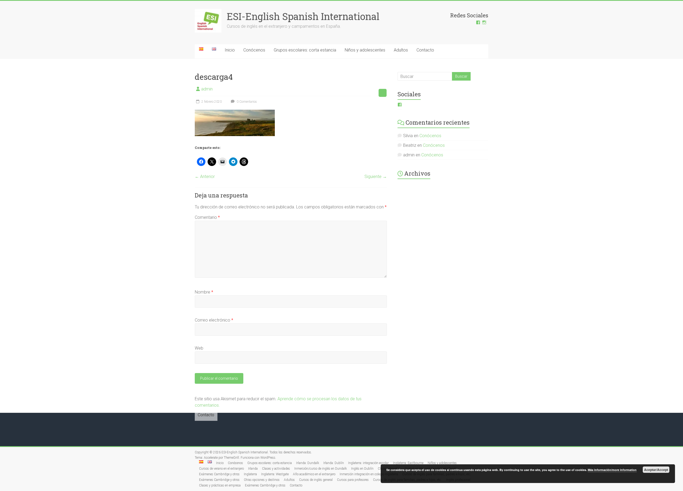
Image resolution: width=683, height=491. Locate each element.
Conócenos (254, 50)
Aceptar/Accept (656, 469)
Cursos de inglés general (316, 480)
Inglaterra (250, 474)
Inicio (230, 50)
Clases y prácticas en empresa (220, 485)
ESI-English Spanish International (303, 16)
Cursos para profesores (353, 480)
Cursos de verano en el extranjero (221, 468)
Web (199, 348)
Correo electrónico (214, 320)
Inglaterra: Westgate (275, 474)
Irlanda (253, 468)
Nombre (204, 292)
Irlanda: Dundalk (307, 463)
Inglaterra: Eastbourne (408, 463)
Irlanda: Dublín (333, 463)
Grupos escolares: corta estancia (305, 50)
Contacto (425, 50)
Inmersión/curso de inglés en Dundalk (320, 468)
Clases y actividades (276, 468)
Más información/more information (612, 470)
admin (207, 89)
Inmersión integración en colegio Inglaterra (369, 474)
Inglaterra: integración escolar (368, 463)
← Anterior (205, 176)
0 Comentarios (246, 102)
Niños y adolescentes (365, 50)
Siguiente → (375, 176)
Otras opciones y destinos (262, 480)
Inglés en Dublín (362, 468)
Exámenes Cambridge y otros (219, 474)
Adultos (401, 50)
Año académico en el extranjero (314, 474)
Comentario (207, 217)
